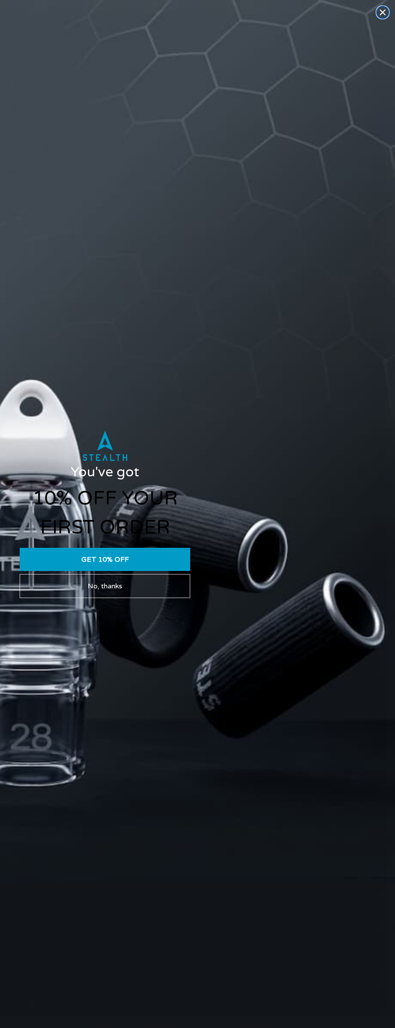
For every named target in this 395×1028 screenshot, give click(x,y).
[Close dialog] (382, 12)
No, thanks (105, 586)
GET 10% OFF (105, 559)
